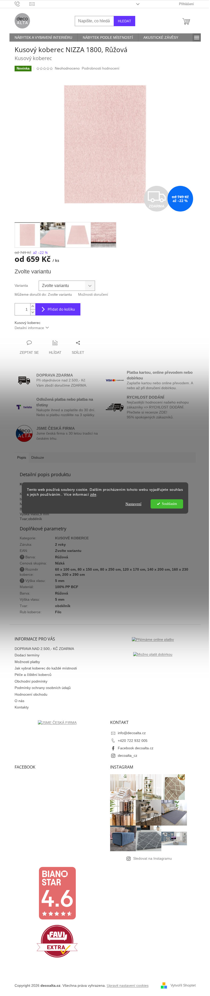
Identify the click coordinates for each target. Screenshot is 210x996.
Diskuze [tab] (37, 457)
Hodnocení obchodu (31, 694)
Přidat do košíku (61, 309)
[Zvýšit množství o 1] (32, 306)
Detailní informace (29, 328)
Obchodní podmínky (31, 681)
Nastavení (133, 504)
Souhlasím (169, 504)
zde (93, 494)
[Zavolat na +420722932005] (22, 4)
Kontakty (22, 707)
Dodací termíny (27, 655)
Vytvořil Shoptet (183, 985)
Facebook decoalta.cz (135, 748)
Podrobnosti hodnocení (100, 68)
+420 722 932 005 (133, 741)
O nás (19, 701)
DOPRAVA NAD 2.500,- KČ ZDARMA (44, 649)
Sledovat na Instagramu (152, 858)
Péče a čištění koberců (33, 675)
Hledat (124, 20)
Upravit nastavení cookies (128, 985)
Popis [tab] (21, 457)
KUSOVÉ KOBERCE (72, 538)
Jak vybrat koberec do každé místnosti (46, 668)
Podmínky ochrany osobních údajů (43, 688)
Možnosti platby (27, 662)
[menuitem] (43, 37)
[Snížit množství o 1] (32, 312)
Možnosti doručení (93, 294)
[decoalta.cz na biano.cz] (57, 893)
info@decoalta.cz (132, 733)
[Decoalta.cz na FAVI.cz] (57, 941)
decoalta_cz (127, 755)
